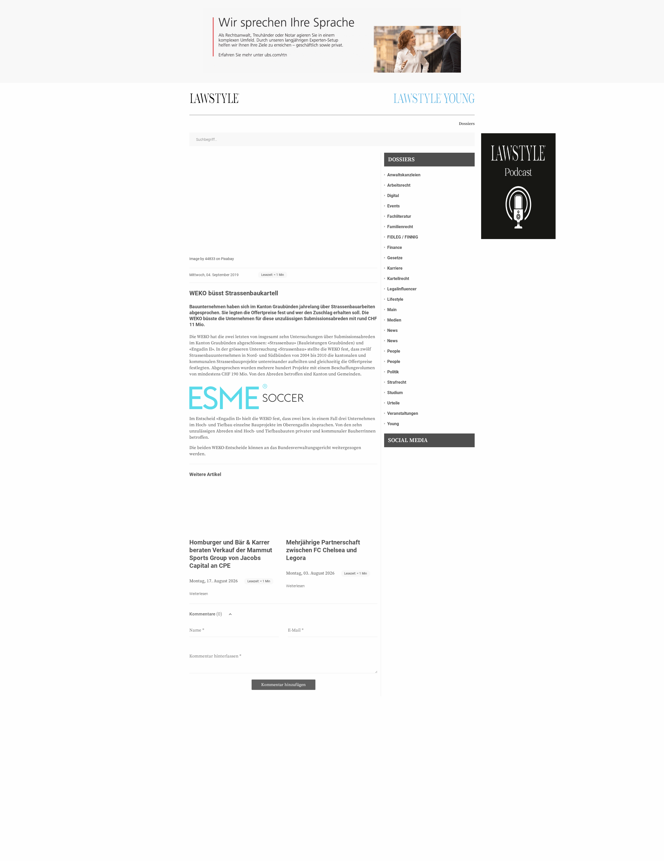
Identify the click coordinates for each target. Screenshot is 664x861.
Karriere (395, 268)
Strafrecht (396, 382)
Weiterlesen (198, 594)
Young (393, 423)
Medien (394, 320)
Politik (393, 371)
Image (194, 259)
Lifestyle (395, 299)
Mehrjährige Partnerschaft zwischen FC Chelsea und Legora (323, 550)
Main (392, 309)
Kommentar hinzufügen (283, 684)
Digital (393, 195)
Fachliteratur (399, 216)
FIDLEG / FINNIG (402, 237)
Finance (394, 247)
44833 (210, 259)
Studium (395, 392)
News (392, 330)
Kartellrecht (398, 278)
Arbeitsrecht (398, 185)
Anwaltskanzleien (403, 174)
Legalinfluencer (402, 288)
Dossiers (467, 123)
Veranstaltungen (402, 413)
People (393, 351)
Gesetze (395, 257)
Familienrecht (400, 226)
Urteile (393, 403)
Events (393, 206)
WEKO (195, 318)
